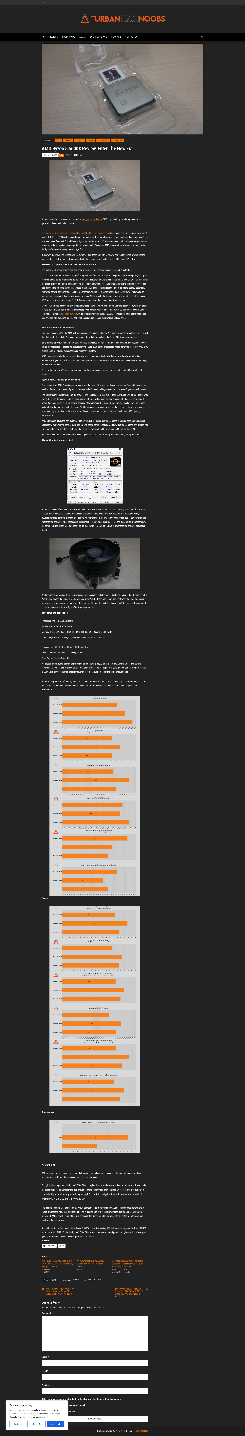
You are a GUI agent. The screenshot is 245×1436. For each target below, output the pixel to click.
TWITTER (44, 2)
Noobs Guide (68, 36)
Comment (47, 1313)
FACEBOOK (53, 2)
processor (67, 1280)
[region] (37, 1415)
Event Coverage (98, 36)
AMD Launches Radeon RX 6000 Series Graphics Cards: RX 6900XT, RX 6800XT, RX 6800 (60, 1291)
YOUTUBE (48, 2)
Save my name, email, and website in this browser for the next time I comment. (82, 1399)
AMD (58, 140)
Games (82, 36)
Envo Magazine (141, 1431)
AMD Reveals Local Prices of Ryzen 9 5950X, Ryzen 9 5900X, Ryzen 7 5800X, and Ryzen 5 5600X (57, 1264)
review (76, 1279)
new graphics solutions (92, 219)
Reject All (37, 1424)
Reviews (53, 36)
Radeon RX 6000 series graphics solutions (96, 233)
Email (45, 1371)
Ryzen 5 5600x (94, 1279)
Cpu (59, 1279)
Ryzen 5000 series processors (59, 233)
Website (46, 1385)
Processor (79, 140)
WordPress (121, 1431)
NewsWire (116, 36)
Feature (68, 140)
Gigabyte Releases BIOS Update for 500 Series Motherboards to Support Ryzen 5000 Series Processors (127, 1264)
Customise (18, 1424)
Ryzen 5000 (118, 140)
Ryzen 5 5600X (103, 140)
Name (45, 1357)
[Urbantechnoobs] (43, 37)
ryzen (83, 1280)
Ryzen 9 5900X (69, 313)
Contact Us (131, 36)
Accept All (55, 1424)
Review (90, 140)
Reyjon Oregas (75, 155)
